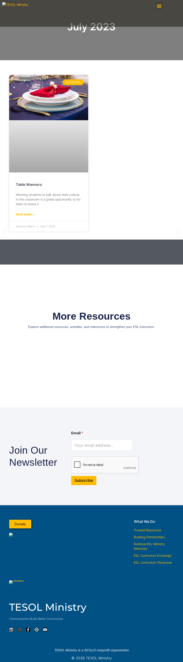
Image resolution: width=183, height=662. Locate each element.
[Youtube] (45, 630)
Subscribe (84, 480)
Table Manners (29, 184)
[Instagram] (20, 630)
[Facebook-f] (28, 630)
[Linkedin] (11, 630)
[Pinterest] (37, 630)
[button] (159, 6)
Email (77, 433)
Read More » (25, 214)
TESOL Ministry (47, 607)
